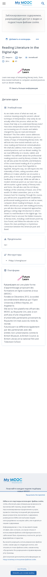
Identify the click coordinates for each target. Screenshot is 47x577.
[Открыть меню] (4, 4)
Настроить (22, 569)
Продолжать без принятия (35, 495)
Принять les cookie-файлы (23, 573)
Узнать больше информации (25, 88)
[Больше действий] (37, 39)
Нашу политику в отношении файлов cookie (19, 559)
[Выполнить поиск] (43, 4)
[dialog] (23, 534)
